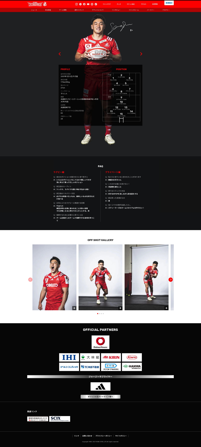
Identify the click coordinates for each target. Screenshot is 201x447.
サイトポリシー (121, 436)
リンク (76, 436)
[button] (171, 280)
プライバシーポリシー (103, 436)
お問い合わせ (87, 436)
